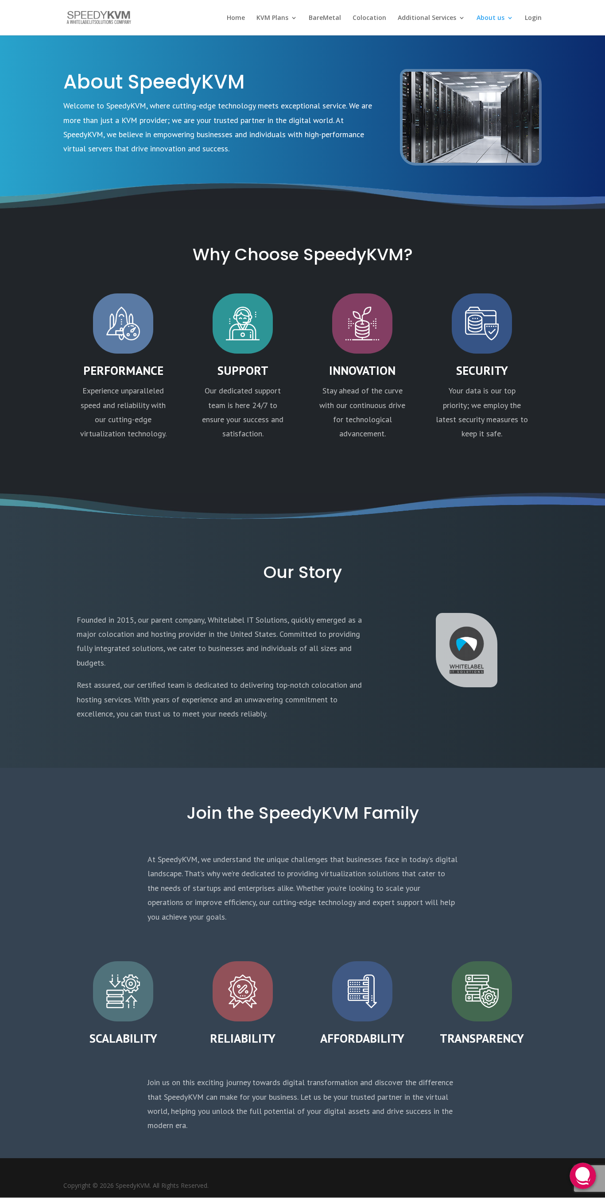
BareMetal (325, 18)
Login (533, 18)
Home (236, 18)
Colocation (369, 18)
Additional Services (427, 18)
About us (490, 18)
